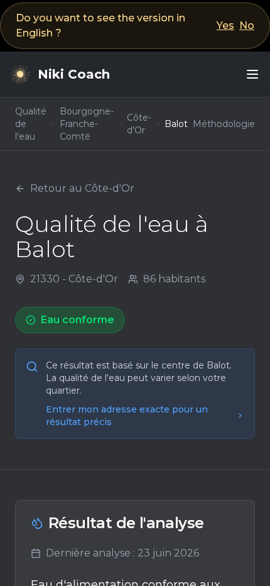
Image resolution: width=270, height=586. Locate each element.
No (246, 25)
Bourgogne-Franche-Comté (87, 124)
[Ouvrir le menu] (252, 74)
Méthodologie (224, 124)
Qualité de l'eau (30, 124)
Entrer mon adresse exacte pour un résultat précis (127, 416)
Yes (225, 25)
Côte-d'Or (139, 124)
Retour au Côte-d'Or (82, 188)
